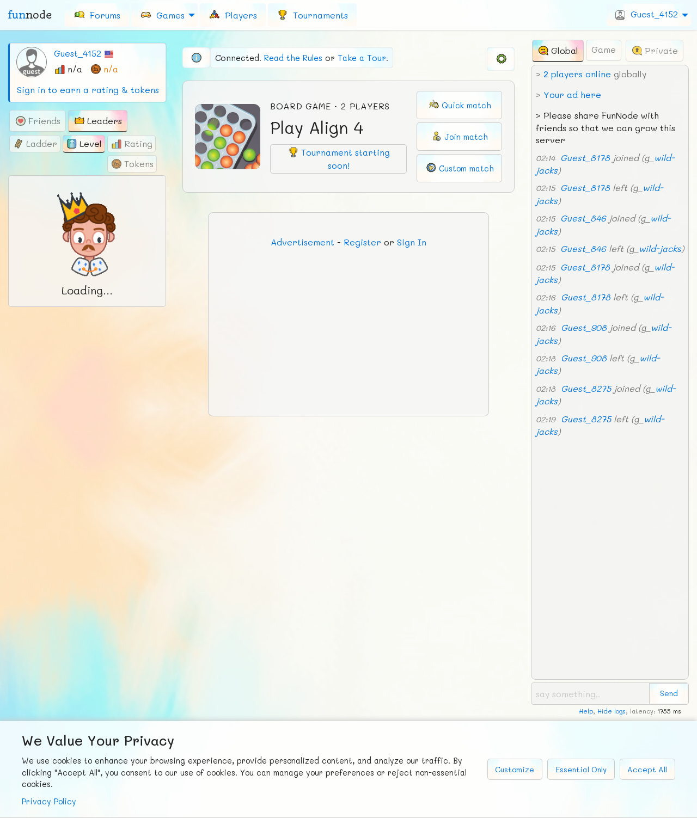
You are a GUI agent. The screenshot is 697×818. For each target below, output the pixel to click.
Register (362, 242)
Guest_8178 (585, 157)
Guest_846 (583, 218)
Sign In (411, 242)
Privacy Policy (49, 801)
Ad (302, 242)
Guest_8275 (586, 388)
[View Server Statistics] (196, 57)
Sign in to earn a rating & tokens (88, 89)
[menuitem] (97, 14)
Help (586, 711)
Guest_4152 (77, 53)
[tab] (37, 121)
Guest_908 (584, 327)
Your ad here (572, 94)
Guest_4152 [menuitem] (651, 14)
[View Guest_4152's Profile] (31, 60)
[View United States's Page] (109, 53)
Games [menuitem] (168, 14)
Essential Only (581, 769)
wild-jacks (660, 248)
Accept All (647, 769)
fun (30, 14)
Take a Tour (362, 57)
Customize (514, 769)
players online (577, 73)
